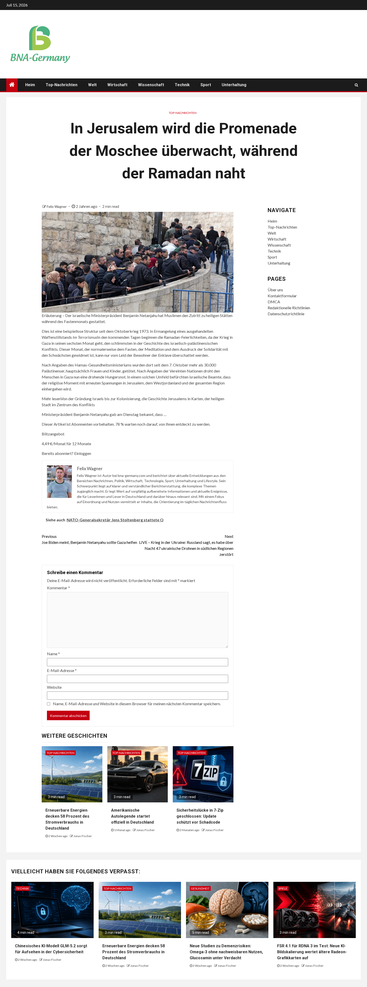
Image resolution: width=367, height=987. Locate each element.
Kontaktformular (282, 295)
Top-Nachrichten (61, 84)
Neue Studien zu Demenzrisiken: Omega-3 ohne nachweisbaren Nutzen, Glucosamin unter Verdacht (226, 952)
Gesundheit (200, 888)
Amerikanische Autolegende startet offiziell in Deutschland (132, 816)
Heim (30, 84)
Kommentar (58, 587)
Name (53, 653)
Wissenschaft (151, 84)
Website (54, 687)
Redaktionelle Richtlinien (289, 307)
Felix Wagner (57, 206)
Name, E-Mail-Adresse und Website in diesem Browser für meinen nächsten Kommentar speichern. (137, 703)
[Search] (356, 85)
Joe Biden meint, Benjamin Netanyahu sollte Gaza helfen (89, 539)
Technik (182, 84)
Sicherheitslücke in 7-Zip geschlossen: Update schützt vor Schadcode (200, 816)
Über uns (275, 289)
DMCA (274, 301)
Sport (205, 84)
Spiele (282, 888)
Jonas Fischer (82, 836)
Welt (92, 84)
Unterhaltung (234, 84)
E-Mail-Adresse (62, 670)
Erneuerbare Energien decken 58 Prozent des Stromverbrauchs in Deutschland (133, 952)
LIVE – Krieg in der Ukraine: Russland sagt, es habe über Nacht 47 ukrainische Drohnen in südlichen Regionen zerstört (186, 545)
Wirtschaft (117, 84)
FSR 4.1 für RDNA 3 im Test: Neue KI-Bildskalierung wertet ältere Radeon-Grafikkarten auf (312, 952)
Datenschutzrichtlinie (286, 313)
